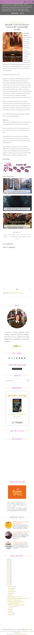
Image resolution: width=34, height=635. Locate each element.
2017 (7, 575)
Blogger (17, 632)
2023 (7, 564)
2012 (7, 583)
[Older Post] (29, 289)
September (11, 591)
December (11, 586)
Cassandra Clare (14, 234)
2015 (7, 578)
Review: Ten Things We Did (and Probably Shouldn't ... (15, 602)
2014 (7, 580)
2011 (7, 585)
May (9, 609)
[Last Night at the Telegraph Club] (17, 412)
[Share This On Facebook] (15, 232)
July (9, 595)
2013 (7, 581)
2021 (7, 568)
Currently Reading (17, 395)
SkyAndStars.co (23, 634)
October (10, 590)
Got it (22, 13)
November (11, 588)
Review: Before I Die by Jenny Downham (18, 598)
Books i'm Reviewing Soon (14, 600)
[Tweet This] (17, 232)
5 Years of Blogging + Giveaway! (21, 532)
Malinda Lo (17, 416)
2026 (7, 559)
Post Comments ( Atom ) (16, 293)
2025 (7, 561)
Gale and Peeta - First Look (14, 596)
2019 (7, 571)
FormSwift (29, 629)
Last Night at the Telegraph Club (17, 414)
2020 (7, 569)
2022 (7, 566)
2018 (7, 573)
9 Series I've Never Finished (20, 542)
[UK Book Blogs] (17, 328)
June (9, 608)
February (10, 613)
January (10, 614)
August (10, 593)
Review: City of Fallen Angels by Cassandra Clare (15, 605)
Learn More (14, 13)
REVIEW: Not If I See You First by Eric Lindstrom (20, 522)
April (9, 611)
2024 (7, 563)
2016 (7, 576)
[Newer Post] (4, 289)
